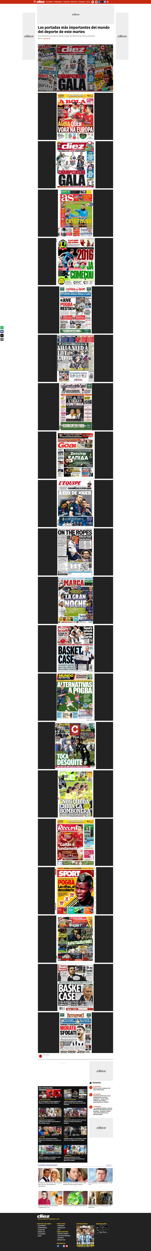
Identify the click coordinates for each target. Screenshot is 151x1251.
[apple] (105, 1232)
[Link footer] (43, 1216)
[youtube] (67, 1246)
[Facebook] (58, 1246)
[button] (2, 327)
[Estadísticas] (96, 2)
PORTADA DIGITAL (82, 1224)
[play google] (105, 1227)
